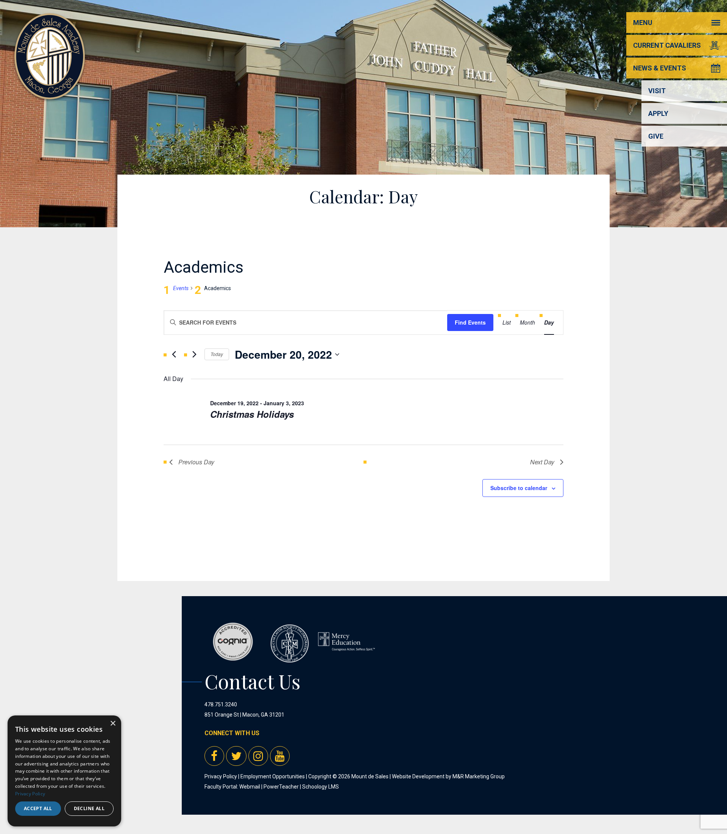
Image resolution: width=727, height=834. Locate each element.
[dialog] (64, 770)
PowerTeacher (281, 787)
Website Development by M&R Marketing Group (448, 776)
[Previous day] (173, 354)
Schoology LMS (320, 787)
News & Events (659, 68)
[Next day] (194, 354)
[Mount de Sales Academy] (49, 91)
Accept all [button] (38, 808)
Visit (657, 91)
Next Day (542, 462)
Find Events (470, 322)
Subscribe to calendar (518, 488)
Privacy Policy (220, 776)
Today (217, 354)
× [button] (112, 723)
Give (655, 136)
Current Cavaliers (667, 45)
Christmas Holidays (252, 414)
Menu (642, 23)
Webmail (249, 787)
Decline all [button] (89, 808)
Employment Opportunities (272, 776)
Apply (658, 113)
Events (181, 288)
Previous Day (196, 462)
